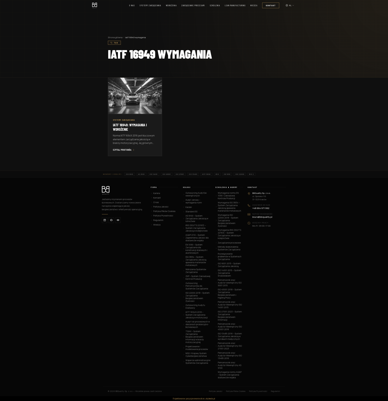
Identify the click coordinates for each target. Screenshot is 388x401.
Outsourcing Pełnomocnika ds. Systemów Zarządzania (197, 286)
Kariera (156, 193)
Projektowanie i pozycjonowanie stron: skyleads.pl (194, 398)
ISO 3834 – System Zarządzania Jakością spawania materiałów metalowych (196, 261)
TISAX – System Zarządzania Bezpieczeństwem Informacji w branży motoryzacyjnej (195, 337)
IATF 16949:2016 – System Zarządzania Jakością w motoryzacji (197, 315)
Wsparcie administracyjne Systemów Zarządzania (198, 361)
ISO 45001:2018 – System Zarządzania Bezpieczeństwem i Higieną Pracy (230, 293)
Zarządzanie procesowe (229, 242)
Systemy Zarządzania (150, 5)
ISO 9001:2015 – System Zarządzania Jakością (229, 265)
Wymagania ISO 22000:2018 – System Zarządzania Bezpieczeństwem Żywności (228, 220)
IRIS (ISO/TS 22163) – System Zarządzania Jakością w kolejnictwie (196, 228)
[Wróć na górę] (379, 396)
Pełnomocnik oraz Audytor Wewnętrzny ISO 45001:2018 (230, 327)
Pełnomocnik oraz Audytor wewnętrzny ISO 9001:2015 (230, 283)
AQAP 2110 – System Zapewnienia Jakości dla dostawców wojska (197, 238)
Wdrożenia (171, 5)
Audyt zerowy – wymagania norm (194, 201)
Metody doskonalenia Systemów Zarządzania (229, 248)
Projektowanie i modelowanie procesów (197, 348)
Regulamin (158, 220)
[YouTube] (118, 220)
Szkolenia (215, 5)
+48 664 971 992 (260, 208)
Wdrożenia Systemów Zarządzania (196, 270)
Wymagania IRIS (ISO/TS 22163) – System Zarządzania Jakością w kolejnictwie (229, 234)
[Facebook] (111, 220)
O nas (132, 5)
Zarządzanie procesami (193, 5)
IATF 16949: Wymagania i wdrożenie (130, 127)
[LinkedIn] (104, 220)
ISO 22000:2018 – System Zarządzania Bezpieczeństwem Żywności (198, 297)
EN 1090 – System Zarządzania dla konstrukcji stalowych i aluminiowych (196, 248)
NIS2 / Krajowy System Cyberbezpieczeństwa (196, 354)
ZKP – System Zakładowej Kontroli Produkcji (198, 277)
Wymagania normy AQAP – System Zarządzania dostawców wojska (230, 375)
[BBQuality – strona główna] (124, 190)
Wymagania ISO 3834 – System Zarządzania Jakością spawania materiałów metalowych (229, 206)
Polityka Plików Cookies (164, 211)
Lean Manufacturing (235, 5)
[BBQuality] (94, 5)
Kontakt (271, 5)
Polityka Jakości (160, 206)
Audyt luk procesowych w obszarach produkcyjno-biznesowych (198, 324)
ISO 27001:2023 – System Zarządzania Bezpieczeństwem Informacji (230, 315)
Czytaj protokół (122, 150)
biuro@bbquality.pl (262, 216)
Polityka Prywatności (163, 215)
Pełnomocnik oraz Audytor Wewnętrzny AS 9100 (229, 365)
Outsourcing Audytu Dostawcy (195, 306)
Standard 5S (191, 211)
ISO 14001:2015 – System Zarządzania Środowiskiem (229, 273)
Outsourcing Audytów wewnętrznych (196, 194)
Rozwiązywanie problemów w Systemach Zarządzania (229, 256)
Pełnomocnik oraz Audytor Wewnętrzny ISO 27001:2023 (230, 346)
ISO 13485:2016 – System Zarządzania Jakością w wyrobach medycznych (230, 336)
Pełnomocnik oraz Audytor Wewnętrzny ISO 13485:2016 (230, 355)
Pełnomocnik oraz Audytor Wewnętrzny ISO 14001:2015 (230, 305)
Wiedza (253, 5)
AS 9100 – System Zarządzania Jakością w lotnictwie (197, 218)
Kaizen (189, 207)
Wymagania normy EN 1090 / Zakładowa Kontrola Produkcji (228, 196)
